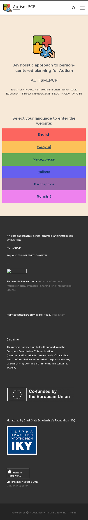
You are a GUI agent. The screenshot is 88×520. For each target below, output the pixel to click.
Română (44, 196)
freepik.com (58, 314)
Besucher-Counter (17, 485)
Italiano (44, 172)
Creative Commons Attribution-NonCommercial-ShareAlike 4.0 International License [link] (39, 285)
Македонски (44, 159)
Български (44, 184)
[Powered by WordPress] (27, 512)
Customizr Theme (65, 512)
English (44, 134)
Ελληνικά (44, 147)
